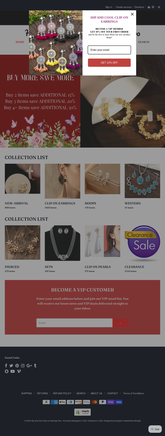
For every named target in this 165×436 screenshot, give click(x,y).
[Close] (132, 14)
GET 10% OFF (109, 62)
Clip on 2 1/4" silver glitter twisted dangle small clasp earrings (41, 417)
